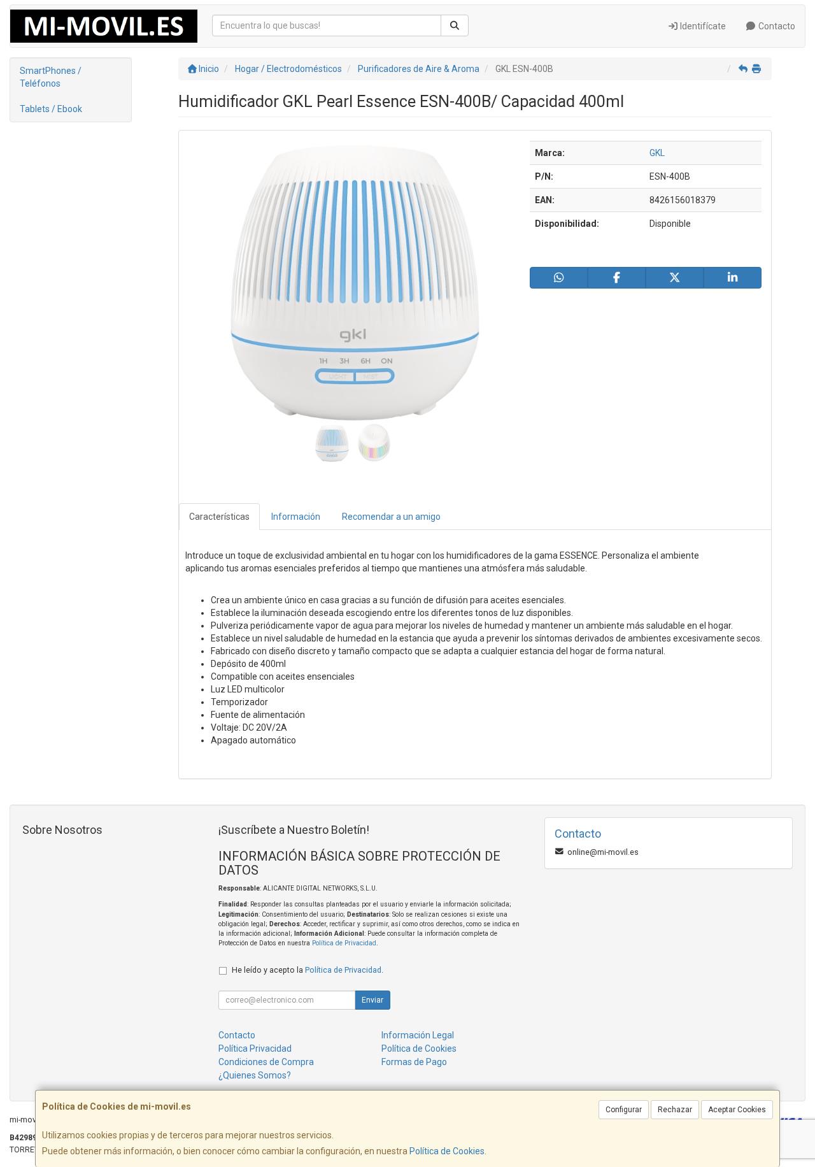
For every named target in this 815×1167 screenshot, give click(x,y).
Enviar (372, 1000)
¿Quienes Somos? (254, 1075)
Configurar (624, 1109)
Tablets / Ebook (51, 109)
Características (219, 517)
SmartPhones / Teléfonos (51, 77)
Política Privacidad (255, 1048)
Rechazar (675, 1109)
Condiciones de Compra (266, 1062)
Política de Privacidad (344, 943)
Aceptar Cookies (737, 1109)
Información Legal (417, 1035)
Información (295, 517)
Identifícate (702, 26)
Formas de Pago (414, 1062)
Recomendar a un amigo (391, 517)
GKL (657, 153)
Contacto (775, 26)
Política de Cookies (447, 1151)
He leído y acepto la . (307, 970)
